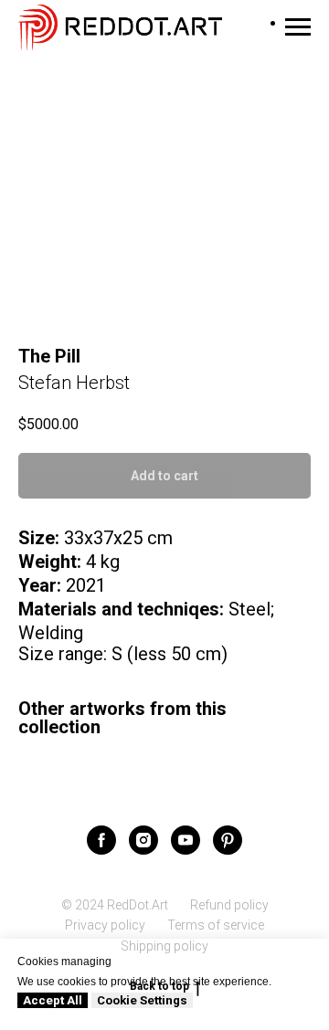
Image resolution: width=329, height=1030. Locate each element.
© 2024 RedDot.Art (114, 905)
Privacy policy (105, 925)
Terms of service (215, 925)
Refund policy (229, 905)
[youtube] (185, 840)
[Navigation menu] (298, 27)
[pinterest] (227, 840)
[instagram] (143, 840)
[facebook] (101, 840)
